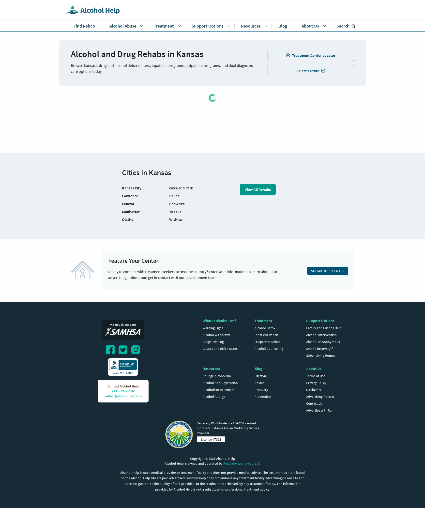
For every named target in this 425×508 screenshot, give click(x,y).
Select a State (307, 70)
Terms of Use (315, 376)
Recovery (261, 389)
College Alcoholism (217, 376)
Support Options (320, 320)
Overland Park (181, 187)
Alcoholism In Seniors (218, 389)
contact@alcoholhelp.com (123, 396)
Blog (258, 368)
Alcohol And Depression (220, 383)
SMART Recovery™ (319, 348)
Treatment (263, 320)
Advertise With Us (319, 410)
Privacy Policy (316, 383)
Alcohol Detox (265, 328)
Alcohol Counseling (269, 348)
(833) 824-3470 (123, 391)
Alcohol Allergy (214, 396)
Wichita (175, 219)
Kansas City (131, 187)
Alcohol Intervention (321, 335)
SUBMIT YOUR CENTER (327, 271)
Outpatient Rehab (268, 341)
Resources (211, 368)
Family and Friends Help (324, 328)
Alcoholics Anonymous (323, 341)
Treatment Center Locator (313, 55)
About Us (313, 368)
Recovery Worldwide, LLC (241, 463)
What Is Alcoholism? (219, 320)
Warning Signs (213, 328)
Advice (259, 383)
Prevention (263, 396)
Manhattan (131, 211)
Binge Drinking (213, 341)
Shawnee (177, 203)
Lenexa (128, 203)
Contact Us (314, 403)
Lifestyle (261, 376)
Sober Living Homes (320, 355)
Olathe (127, 219)
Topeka (175, 211)
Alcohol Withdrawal (217, 335)
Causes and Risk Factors (220, 348)
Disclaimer (313, 389)
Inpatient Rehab (266, 335)
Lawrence (130, 195)
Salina (174, 195)
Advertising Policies (320, 396)
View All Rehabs (258, 189)
